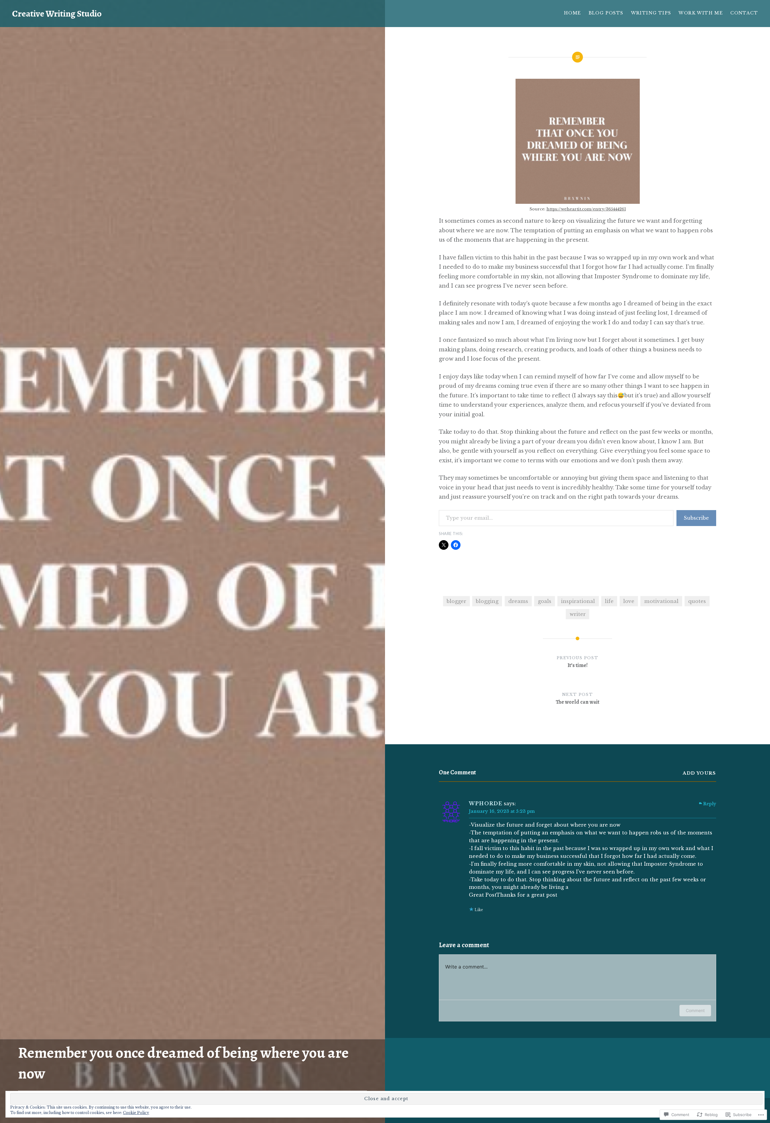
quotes (697, 601)
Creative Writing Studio (57, 14)
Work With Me (701, 13)
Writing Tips (651, 13)
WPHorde (485, 803)
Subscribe (696, 518)
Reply (709, 803)
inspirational (578, 601)
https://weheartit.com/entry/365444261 (586, 209)
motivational (661, 601)
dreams (518, 601)
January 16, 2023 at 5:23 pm (502, 811)
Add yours (699, 773)
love (628, 601)
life (609, 601)
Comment (695, 1010)
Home (572, 13)
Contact (744, 13)
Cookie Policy (136, 1112)
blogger (456, 601)
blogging (487, 601)
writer (578, 614)
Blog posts (606, 13)
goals (544, 601)
